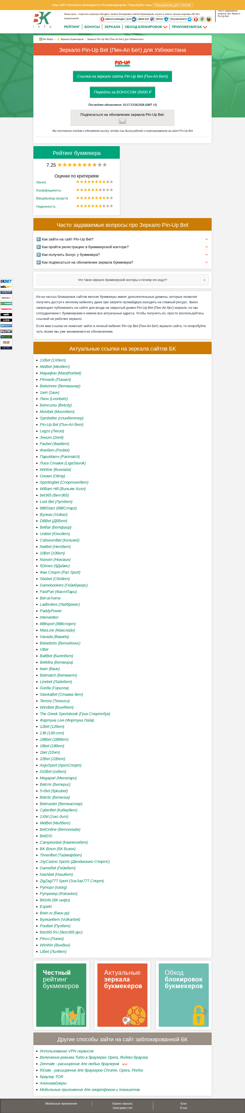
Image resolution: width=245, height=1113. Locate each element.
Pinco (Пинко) (52, 938)
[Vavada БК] (6, 308)
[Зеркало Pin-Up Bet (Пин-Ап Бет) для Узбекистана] (122, 63)
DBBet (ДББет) (53, 521)
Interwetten (49, 617)
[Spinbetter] (6, 336)
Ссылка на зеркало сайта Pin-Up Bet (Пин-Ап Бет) (122, 76)
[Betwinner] (6, 303)
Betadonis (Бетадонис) (60, 643)
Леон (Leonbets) (54, 398)
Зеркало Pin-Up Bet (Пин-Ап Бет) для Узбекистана (122, 50)
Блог (184, 1103)
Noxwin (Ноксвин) (55, 559)
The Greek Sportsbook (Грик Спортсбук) (75, 714)
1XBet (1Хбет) (53, 360)
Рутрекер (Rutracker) (58, 893)
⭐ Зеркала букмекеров (70, 39)
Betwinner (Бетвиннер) (60, 386)
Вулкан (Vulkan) (54, 514)
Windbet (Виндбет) (57, 707)
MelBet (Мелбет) (55, 366)
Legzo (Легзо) (52, 431)
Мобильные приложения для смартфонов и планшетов (90, 1089)
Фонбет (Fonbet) (55, 450)
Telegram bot (178, 19)
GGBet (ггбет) (53, 771)
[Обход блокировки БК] (184, 996)
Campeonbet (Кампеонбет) (64, 842)
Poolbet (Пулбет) (55, 926)
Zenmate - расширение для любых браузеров (79, 1064)
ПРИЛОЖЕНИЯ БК (187, 27)
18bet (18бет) (52, 746)
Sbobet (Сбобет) (55, 578)
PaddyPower (51, 611)
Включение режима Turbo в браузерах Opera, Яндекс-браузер (94, 1057)
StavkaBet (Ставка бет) (61, 694)
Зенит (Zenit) (51, 437)
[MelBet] (6, 286)
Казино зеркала (122, 1103)
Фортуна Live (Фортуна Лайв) (67, 720)
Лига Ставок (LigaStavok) (63, 463)
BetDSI (46, 836)
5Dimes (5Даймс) (55, 566)
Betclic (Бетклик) (55, 797)
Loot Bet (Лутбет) (56, 501)
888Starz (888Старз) (58, 508)
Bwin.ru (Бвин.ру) (54, 913)
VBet (44, 649)
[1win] (6, 314)
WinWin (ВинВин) (55, 945)
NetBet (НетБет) (55, 546)
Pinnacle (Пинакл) (55, 379)
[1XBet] (6, 281)
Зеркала (112, 27)
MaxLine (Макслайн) (57, 630)
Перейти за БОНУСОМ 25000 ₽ (122, 92)
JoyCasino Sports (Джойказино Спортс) (75, 861)
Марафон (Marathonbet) (60, 373)
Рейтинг (72, 27)
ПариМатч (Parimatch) (60, 456)
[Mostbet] (6, 331)
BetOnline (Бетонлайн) (60, 829)
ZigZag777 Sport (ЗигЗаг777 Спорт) (72, 881)
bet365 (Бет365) (54, 495)
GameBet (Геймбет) (58, 868)
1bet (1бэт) (50, 752)
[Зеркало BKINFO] (42, 19)
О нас (183, 1107)
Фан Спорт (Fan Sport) (60, 572)
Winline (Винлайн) (55, 469)
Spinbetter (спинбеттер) (61, 418)
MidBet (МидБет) (55, 823)
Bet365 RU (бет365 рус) (61, 932)
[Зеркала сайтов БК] (122, 996)
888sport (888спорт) (58, 624)
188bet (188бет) (54, 739)
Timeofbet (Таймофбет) (61, 855)
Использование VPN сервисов (66, 1051)
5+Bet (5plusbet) (54, 791)
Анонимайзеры (53, 1083)
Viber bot (144, 19)
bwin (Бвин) (50, 669)
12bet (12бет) (52, 726)
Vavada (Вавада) (54, 636)
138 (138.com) (52, 733)
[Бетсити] (6, 325)
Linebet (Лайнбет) (56, 681)
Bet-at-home (50, 598)
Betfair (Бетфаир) (55, 527)
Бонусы (92, 27)
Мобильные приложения (61, 1103)
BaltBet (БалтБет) (56, 656)
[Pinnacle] (6, 297)
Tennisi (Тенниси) (55, 701)
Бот (129, 19)
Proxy (160, 19)
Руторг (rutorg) (53, 887)
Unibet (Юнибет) (55, 533)
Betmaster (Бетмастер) (61, 804)
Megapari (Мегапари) (58, 778)
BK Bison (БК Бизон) (57, 849)
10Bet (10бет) (52, 553)
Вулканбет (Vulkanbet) (60, 919)
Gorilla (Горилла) (54, 688)
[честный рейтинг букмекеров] (61, 996)
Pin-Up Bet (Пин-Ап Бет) (61, 424)
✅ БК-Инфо (46, 39)
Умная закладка (115, 19)
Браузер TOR (51, 1076)
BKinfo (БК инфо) (55, 900)
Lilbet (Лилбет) (53, 951)
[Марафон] (6, 292)
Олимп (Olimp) (52, 476)
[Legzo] (6, 347)
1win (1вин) (49, 392)
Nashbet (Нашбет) (56, 874)
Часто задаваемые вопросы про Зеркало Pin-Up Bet (229, 13)
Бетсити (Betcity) (56, 405)
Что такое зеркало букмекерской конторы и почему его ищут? (122, 280)
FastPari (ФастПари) (58, 591)
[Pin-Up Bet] (6, 342)
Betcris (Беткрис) (55, 784)
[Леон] (6, 320)
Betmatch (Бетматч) (58, 675)
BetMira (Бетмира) (56, 662)
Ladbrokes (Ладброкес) (60, 604)
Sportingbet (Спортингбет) (64, 482)
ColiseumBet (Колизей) (59, 540)
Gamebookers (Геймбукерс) (64, 585)
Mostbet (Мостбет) (57, 411)
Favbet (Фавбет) (54, 443)
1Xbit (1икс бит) (54, 816)
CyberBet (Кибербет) (58, 810)
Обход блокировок (143, 27)
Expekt (45, 906)
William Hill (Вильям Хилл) (63, 488)
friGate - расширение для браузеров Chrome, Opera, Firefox (91, 1070)
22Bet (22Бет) (52, 759)
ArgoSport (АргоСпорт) (60, 765)
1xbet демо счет (122, 1107)
